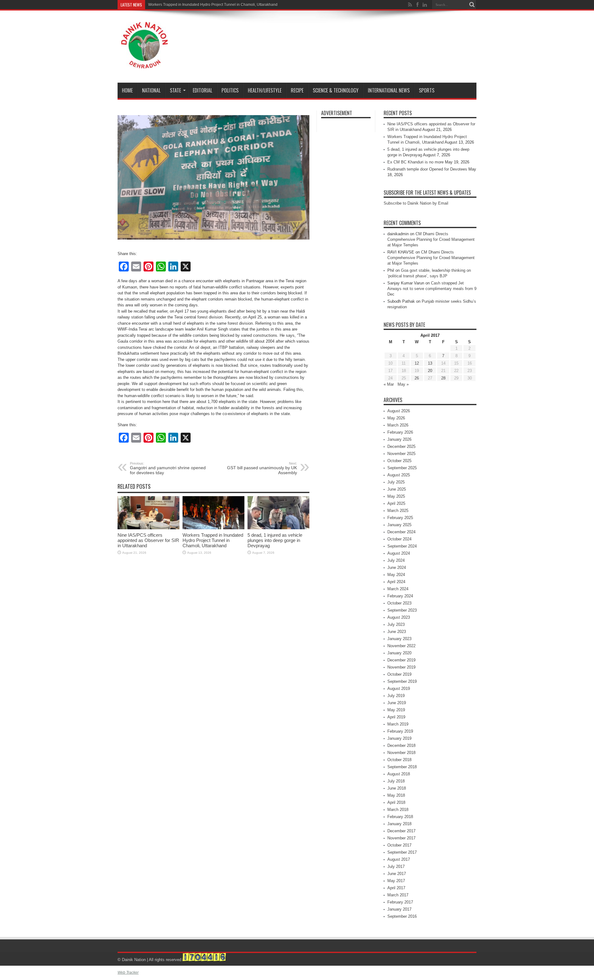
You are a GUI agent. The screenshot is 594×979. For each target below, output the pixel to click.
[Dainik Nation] (144, 63)
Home (127, 90)
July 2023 (396, 624)
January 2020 (399, 653)
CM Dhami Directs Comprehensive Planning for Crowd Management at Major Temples (431, 239)
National (151, 90)
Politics (230, 90)
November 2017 (401, 838)
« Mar (389, 384)
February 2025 (400, 517)
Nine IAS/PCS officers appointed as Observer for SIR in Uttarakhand (148, 540)
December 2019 (401, 660)
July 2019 (396, 695)
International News (389, 90)
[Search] (471, 4)
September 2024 (402, 546)
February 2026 (400, 432)
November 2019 (401, 667)
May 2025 (396, 496)
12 (417, 363)
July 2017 (396, 866)
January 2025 (399, 524)
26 (417, 378)
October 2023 (399, 603)
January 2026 (399, 439)
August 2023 (398, 617)
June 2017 (396, 873)
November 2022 (401, 645)
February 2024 (400, 596)
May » (403, 384)
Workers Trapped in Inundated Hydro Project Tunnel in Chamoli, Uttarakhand (213, 4)
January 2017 (399, 909)
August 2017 (398, 859)
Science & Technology (336, 90)
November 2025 (401, 453)
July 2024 (396, 560)
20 (430, 370)
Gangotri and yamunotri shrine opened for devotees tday (168, 468)
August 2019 (398, 688)
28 (443, 378)
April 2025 (396, 503)
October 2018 (399, 759)
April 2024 (396, 581)
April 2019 (396, 717)
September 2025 (402, 468)
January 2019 (399, 738)
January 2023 (399, 638)
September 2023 (402, 610)
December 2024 (401, 532)
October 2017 (399, 845)
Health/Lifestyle (265, 90)
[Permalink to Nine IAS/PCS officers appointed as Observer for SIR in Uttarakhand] (148, 528)
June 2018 (396, 788)
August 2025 (398, 475)
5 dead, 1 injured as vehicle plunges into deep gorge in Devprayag (275, 540)
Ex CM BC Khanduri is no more (415, 162)
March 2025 (397, 510)
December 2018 (401, 745)
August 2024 (398, 553)
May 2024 (396, 574)
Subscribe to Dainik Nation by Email (416, 203)
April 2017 (396, 888)
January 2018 (399, 823)
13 (430, 363)
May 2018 (396, 795)
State (175, 90)
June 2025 (396, 489)
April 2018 (396, 802)
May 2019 (396, 710)
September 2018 (402, 767)
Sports (426, 90)
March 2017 (397, 895)
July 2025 (396, 482)
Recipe (297, 90)
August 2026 (398, 411)
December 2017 (401, 831)
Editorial (202, 90)
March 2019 (397, 724)
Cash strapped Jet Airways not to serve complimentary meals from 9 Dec (431, 289)
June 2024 (396, 567)
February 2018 (400, 816)
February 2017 (400, 902)
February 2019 (400, 731)
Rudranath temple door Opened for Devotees (427, 169)
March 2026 (397, 425)
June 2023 (396, 631)
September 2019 (402, 681)
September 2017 (402, 852)
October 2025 (399, 460)
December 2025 (401, 446)
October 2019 (399, 674)
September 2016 (402, 916)
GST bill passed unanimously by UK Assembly (262, 468)
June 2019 (396, 702)
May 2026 (396, 418)
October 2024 (399, 539)
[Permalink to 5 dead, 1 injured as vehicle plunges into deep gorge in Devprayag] (278, 528)
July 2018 (396, 781)
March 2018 (397, 809)
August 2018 (398, 774)
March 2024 (397, 589)
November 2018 (401, 752)
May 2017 (396, 880)
